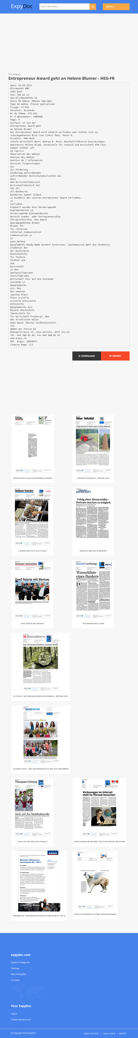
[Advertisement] (69, 43)
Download (87, 355)
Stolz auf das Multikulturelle (32, 841)
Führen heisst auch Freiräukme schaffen (32, 478)
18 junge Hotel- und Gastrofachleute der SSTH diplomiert (41, 769)
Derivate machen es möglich (93, 551)
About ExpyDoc (18, 974)
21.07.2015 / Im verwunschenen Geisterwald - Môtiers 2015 (40, 696)
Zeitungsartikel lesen (93, 623)
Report (116, 355)
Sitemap (15, 968)
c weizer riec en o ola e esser (32, 551)
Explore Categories (20, 962)
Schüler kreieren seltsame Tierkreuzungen (95, 914)
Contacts (15, 979)
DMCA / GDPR (109, 1033)
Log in (14, 1013)
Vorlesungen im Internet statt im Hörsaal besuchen (99, 841)
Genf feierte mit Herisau (32, 623)
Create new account (21, 1019)
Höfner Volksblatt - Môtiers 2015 (93, 478)
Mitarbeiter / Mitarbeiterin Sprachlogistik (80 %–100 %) (39, 916)
